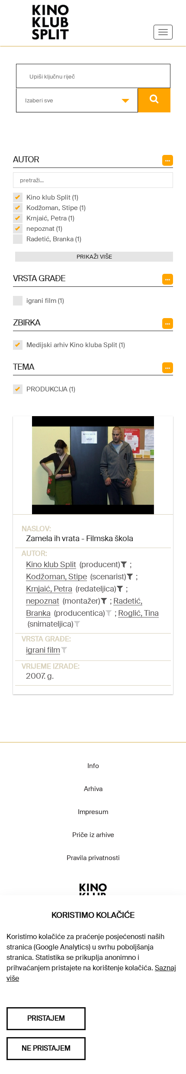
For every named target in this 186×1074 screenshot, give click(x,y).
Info (93, 766)
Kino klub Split (51, 564)
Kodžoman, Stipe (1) (56, 208)
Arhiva (93, 789)
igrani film (43, 650)
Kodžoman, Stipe (56, 576)
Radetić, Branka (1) (53, 239)
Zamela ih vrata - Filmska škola (79, 538)
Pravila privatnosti (93, 858)
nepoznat (42, 601)
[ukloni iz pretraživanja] (123, 564)
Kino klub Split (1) (52, 197)
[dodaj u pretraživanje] (108, 613)
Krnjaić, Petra (49, 589)
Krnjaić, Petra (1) (50, 218)
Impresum (93, 812)
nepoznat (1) (44, 228)
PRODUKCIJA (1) (50, 389)
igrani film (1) (45, 300)
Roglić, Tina (138, 613)
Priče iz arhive (93, 835)
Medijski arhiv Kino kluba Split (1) (75, 345)
